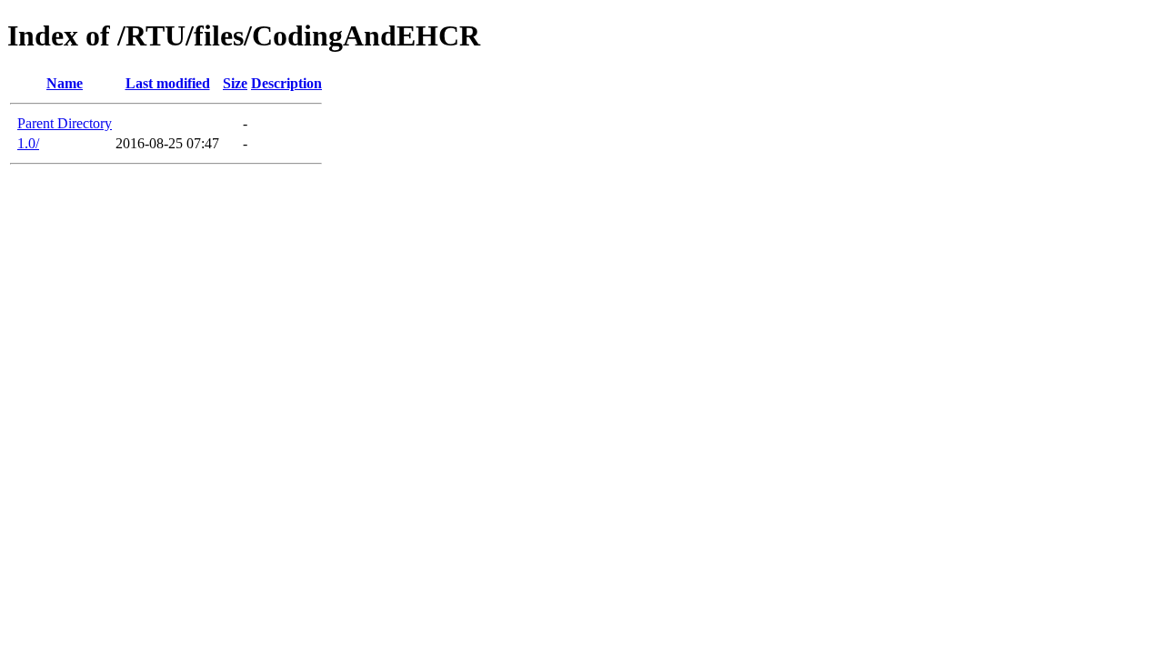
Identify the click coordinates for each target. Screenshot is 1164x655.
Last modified (167, 83)
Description (286, 83)
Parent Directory (64, 123)
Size (235, 83)
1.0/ (28, 143)
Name (64, 83)
